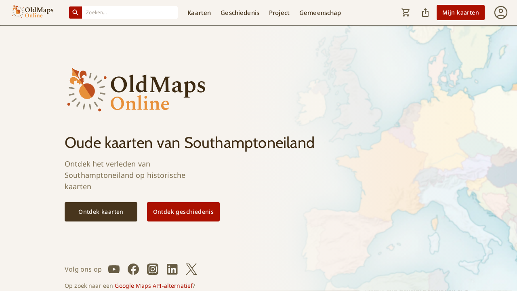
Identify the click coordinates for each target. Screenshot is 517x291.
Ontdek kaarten (101, 211)
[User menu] (501, 12)
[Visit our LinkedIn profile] (172, 269)
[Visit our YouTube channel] (114, 269)
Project (279, 12)
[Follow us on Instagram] (152, 269)
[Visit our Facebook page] (133, 269)
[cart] (406, 12)
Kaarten (199, 12)
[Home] (32, 12)
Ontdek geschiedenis (183, 211)
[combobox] (130, 12)
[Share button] (425, 12)
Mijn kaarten (460, 12)
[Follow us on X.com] (191, 269)
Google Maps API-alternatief (154, 285)
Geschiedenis (240, 12)
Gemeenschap (320, 12)
